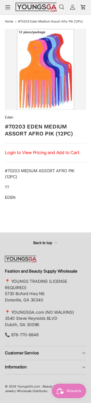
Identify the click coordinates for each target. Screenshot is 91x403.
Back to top (43, 243)
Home (9, 21)
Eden (9, 117)
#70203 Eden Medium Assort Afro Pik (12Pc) (50, 21)
